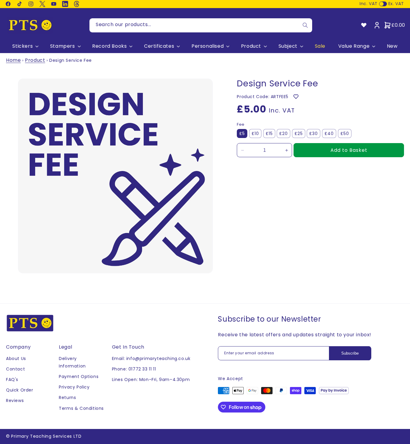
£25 (298, 133)
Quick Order (19, 390)
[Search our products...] (305, 25)
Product (251, 46)
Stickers (22, 46)
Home (13, 60)
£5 (242, 133)
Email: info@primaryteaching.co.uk (151, 359)
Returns (67, 398)
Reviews (15, 401)
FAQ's (12, 379)
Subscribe (350, 353)
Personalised (207, 46)
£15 (269, 133)
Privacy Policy (74, 387)
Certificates (159, 46)
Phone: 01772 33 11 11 (134, 369)
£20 (283, 133)
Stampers (62, 46)
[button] (25, 46)
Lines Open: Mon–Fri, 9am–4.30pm (151, 379)
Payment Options (78, 377)
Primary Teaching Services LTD (46, 436)
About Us (16, 359)
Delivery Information (72, 362)
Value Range (354, 46)
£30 (313, 133)
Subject (288, 46)
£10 (255, 133)
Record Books (109, 46)
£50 (344, 133)
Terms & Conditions (81, 408)
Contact (15, 369)
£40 (329, 133)
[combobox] (201, 25)
